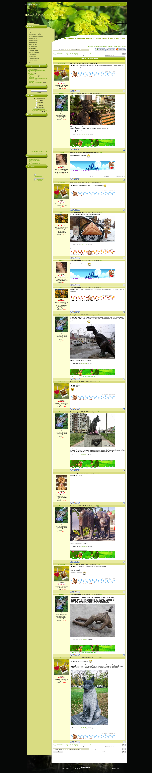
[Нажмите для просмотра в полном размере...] (92, 124)
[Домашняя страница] (76, 91)
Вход (123, 4)
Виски (61, 212)
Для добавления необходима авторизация (39, 152)
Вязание (31, 69)
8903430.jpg (84, 134)
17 (72, 49)
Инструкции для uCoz (35, 163)
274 (101, 182)
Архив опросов (43, 110)
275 (101, 212)
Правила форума (112, 46)
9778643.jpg (84, 639)
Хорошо (40, 102)
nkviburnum (61, 63)
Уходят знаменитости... (36, 82)
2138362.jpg (84, 454)
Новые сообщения (93, 46)
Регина (66, 51)
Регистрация (117, 4)
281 (98, 473)
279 (99, 381)
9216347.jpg (84, 244)
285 (101, 658)
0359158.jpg (84, 363)
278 (98, 315)
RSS (123, 46)
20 (78, 49)
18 (74, 49)
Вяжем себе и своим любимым (37, 70)
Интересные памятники (59, 55)
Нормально (40, 107)
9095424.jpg (84, 546)
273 (101, 152)
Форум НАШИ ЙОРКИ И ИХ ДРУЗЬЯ (62, 54)
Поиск (119, 46)
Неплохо (40, 104)
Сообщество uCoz (34, 160)
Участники (103, 46)
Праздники (31, 74)
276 (101, 260)
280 (98, 412)
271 (98, 63)
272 (101, 93)
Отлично (40, 100)
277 (101, 287)
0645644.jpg (84, 728)
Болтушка (30, 84)
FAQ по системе (34, 162)
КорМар (61, 152)
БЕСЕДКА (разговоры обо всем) (80, 54)
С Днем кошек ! (33, 76)
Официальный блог (34, 159)
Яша (61, 473)
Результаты (34, 110)
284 (101, 594)
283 (99, 564)
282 (98, 506)
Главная (111, 4)
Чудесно (40, 105)
